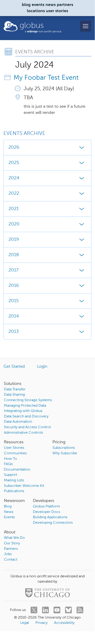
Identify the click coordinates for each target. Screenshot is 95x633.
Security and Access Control (27, 427)
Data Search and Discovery (26, 416)
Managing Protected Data (25, 406)
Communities (15, 453)
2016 (14, 285)
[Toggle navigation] (85, 26)
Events (9, 517)
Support (10, 475)
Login (42, 366)
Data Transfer (15, 389)
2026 (14, 147)
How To (10, 459)
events (38, 5)
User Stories (14, 448)
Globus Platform (46, 506)
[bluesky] (68, 610)
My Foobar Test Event (46, 78)
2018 (14, 255)
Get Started (14, 366)
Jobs (8, 554)
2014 (14, 316)
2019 (14, 239)
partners (65, 5)
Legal (24, 623)
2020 (14, 224)
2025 (14, 163)
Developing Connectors (53, 523)
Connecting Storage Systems (28, 400)
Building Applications (50, 517)
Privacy (41, 623)
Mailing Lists (14, 480)
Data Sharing (14, 395)
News (8, 512)
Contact (10, 560)
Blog (8, 506)
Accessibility (64, 623)
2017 (13, 270)
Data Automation (18, 422)
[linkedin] (45, 610)
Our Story (12, 543)
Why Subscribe (64, 453)
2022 (14, 193)
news (51, 5)
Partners (11, 549)
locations (36, 11)
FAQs (8, 464)
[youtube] (57, 610)
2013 (14, 331)
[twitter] (34, 610)
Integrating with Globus (23, 411)
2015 (14, 301)
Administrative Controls (23, 433)
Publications (14, 491)
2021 (14, 209)
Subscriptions (63, 448)
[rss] (80, 610)
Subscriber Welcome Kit (24, 486)
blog (26, 5)
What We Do (14, 538)
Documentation (17, 469)
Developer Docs (46, 512)
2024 (14, 178)
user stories (57, 11)
